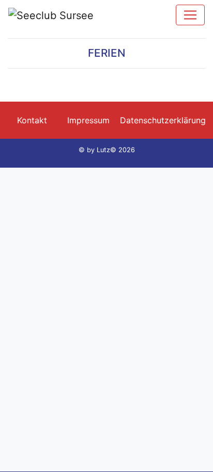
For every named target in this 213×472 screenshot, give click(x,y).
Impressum (88, 120)
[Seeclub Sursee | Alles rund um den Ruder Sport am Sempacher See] (51, 15)
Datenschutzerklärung (163, 120)
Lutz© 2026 (116, 150)
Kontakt (32, 120)
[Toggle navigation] (190, 15)
